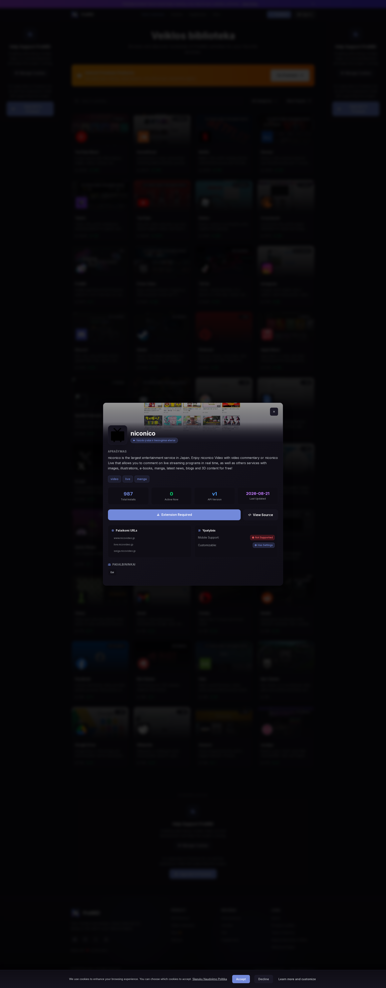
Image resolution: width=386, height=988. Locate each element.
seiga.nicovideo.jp (125, 550)
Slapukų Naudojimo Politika (209, 979)
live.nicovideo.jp (123, 544)
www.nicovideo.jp (124, 538)
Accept (241, 979)
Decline (263, 979)
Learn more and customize (297, 979)
